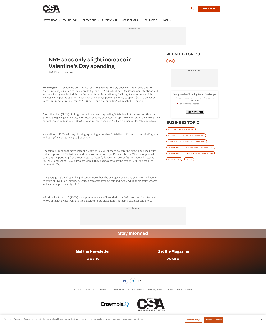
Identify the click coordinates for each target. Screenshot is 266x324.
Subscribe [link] (90, 290)
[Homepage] (51, 9)
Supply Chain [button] (109, 20)
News (170, 61)
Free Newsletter (195, 112)
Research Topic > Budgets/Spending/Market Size (190, 153)
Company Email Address (188, 104)
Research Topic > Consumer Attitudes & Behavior (191, 147)
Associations (174, 159)
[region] (133, 319)
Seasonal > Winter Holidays (181, 129)
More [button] (165, 20)
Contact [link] (169, 290)
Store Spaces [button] (130, 20)
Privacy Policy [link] (118, 290)
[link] (125, 281)
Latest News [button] (50, 20)
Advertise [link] (103, 290)
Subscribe (209, 8)
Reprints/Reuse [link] (155, 290)
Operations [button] (89, 20)
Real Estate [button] (150, 20)
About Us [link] (78, 290)
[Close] (262, 319)
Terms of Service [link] (136, 290)
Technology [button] (70, 20)
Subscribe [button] (93, 259)
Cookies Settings (184, 290)
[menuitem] (53, 20)
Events (189, 159)
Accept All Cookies (214, 319)
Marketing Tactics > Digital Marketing (186, 135)
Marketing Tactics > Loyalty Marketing (186, 141)
